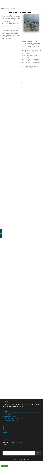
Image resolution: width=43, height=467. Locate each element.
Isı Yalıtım (4, 430)
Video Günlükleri (5, 436)
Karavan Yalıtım (5, 432)
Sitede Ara (38, 453)
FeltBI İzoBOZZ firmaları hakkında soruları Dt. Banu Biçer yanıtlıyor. (13, 418)
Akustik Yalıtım (29, 5)
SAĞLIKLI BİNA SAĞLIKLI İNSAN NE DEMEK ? (9, 416)
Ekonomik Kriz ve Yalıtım (6, 414)
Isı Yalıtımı (21, 5)
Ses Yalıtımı (14, 5)
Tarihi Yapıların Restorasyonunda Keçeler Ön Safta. (11, 420)
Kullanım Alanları (5, 8)
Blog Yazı (4, 426)
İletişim (13, 8)
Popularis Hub (27, 459)
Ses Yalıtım (4, 434)
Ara (3, 449)
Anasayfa (3, 5)
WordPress (16, 459)
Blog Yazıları (4, 428)
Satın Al (8, 5)
